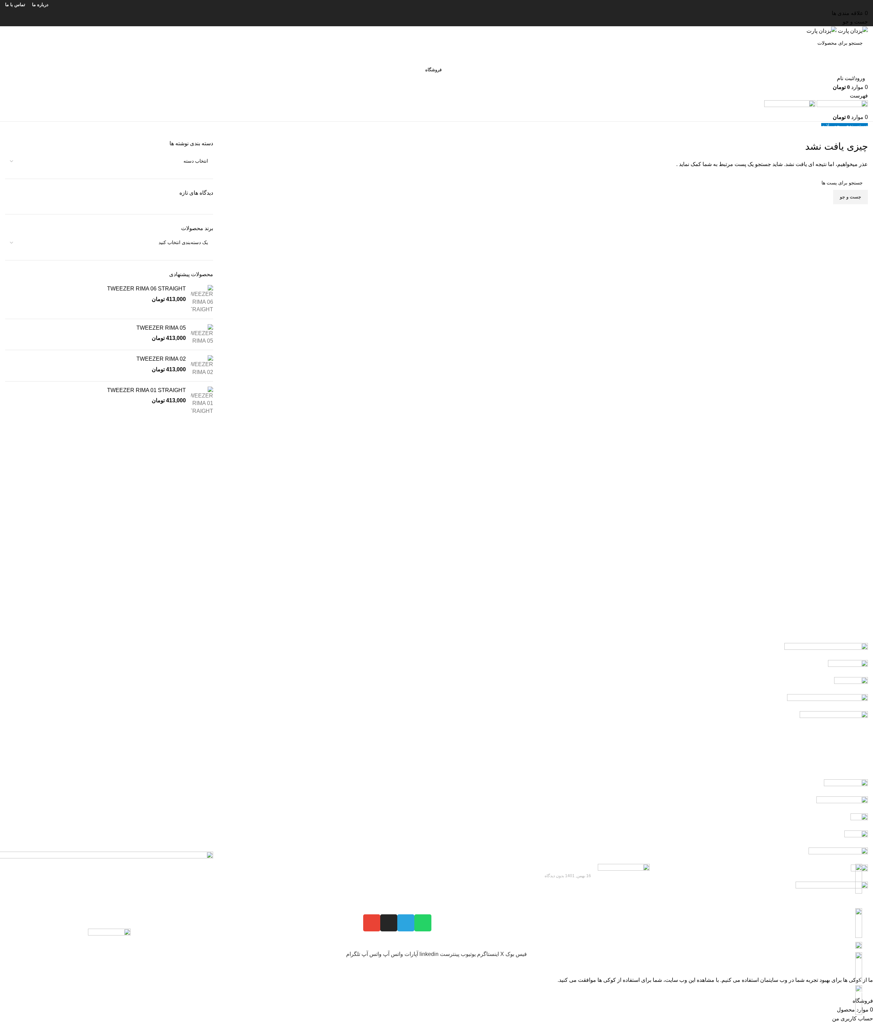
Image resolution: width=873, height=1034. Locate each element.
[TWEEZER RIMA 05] (202, 334)
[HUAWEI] (436, 796)
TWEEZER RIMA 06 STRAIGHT (146, 288)
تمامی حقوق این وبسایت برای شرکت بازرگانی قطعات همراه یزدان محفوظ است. (774, 1029)
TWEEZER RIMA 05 (161, 328)
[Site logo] (852, 30)
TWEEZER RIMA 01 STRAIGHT (146, 390)
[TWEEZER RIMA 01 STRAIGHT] (202, 401)
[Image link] (109, 951)
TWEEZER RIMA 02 (161, 359)
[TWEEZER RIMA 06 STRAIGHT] (202, 299)
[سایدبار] (864, 967)
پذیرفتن (861, 990)
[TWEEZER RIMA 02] (202, 365)
